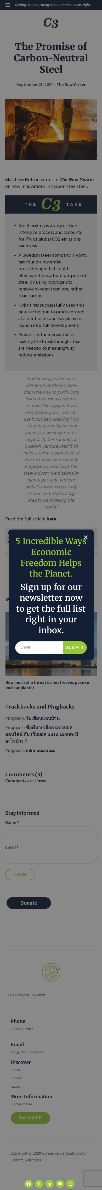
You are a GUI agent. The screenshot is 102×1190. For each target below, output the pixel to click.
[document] (51, 595)
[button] (85, 537)
